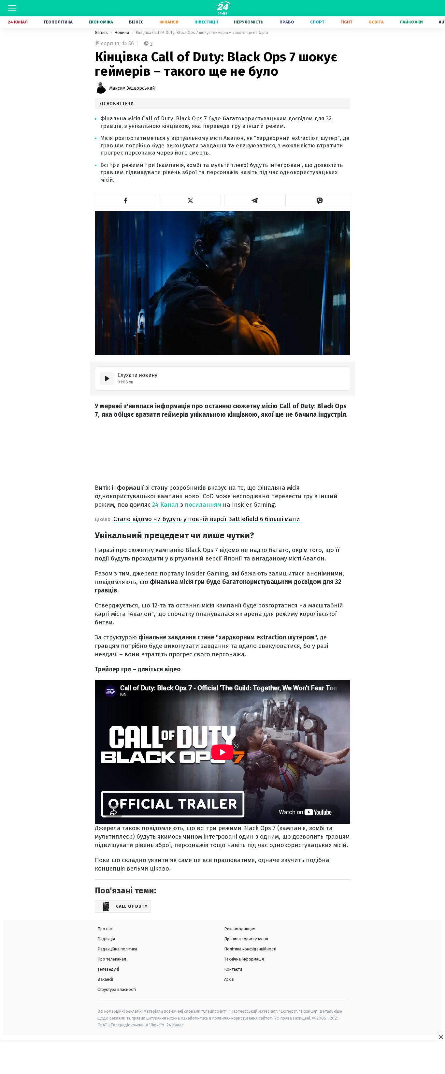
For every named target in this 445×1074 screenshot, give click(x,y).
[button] (125, 200)
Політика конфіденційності (250, 949)
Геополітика (58, 22)
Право (287, 22)
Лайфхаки (411, 22)
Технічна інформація (244, 959)
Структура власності (116, 989)
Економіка (101, 22)
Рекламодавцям (239, 928)
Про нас (105, 928)
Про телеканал (111, 959)
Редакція (106, 938)
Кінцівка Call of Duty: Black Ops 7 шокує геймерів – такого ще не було (202, 32)
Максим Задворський (132, 88)
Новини (122, 32)
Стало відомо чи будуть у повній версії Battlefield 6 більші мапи (206, 519)
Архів (229, 979)
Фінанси (169, 22)
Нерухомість (249, 22)
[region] (222, 1058)
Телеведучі (108, 969)
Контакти (233, 969)
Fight (346, 22)
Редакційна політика (117, 949)
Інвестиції (206, 22)
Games (102, 32)
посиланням (204, 504)
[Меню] (12, 8)
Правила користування (246, 938)
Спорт (317, 22)
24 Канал (18, 22)
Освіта (376, 22)
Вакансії (105, 979)
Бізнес (136, 22)
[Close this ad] (440, 1036)
